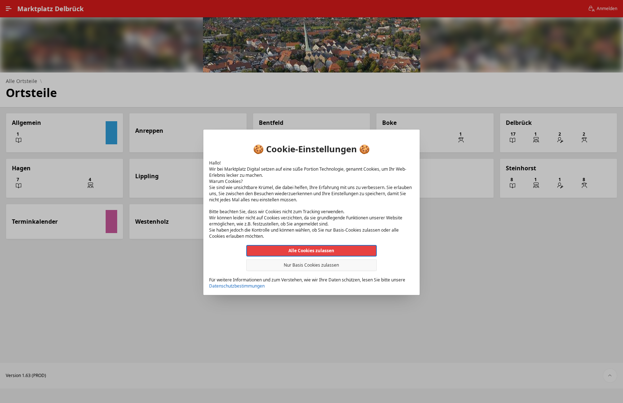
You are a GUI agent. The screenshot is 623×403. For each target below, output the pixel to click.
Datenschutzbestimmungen (237, 285)
